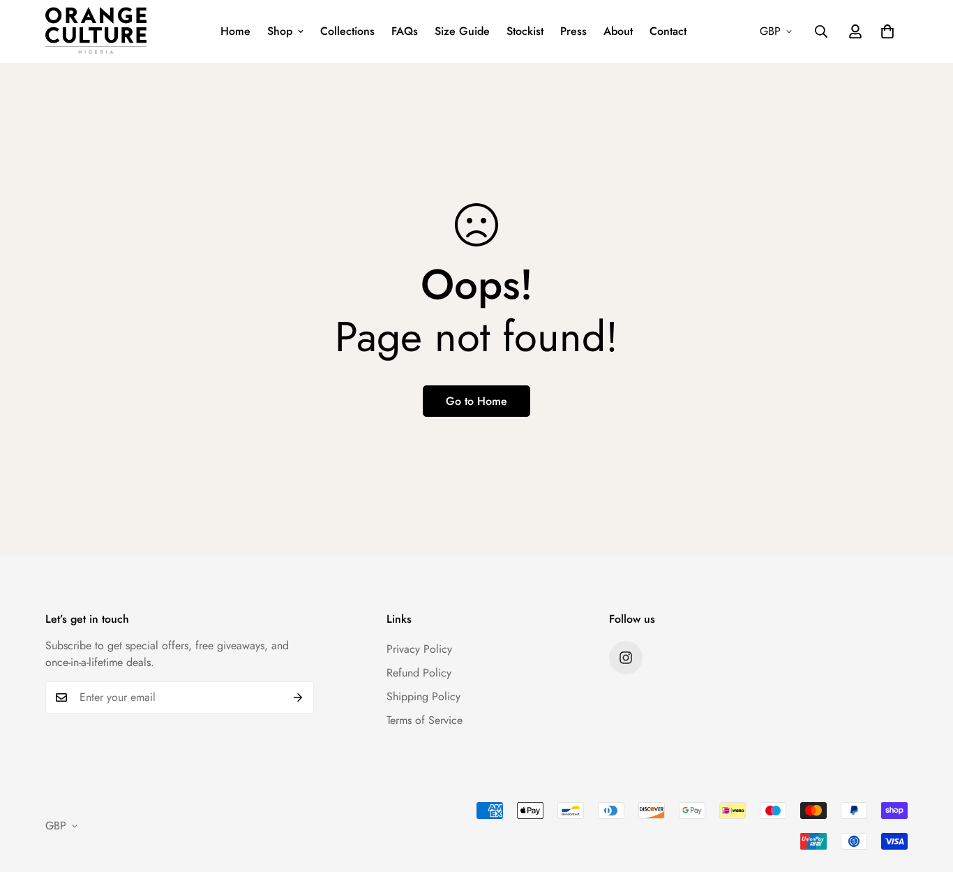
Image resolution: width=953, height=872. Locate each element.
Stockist (524, 31)
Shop (279, 31)
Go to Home (476, 401)
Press (573, 31)
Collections (347, 31)
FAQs (404, 31)
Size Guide (462, 31)
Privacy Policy (419, 649)
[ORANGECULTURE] (96, 31)
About (618, 31)
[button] (887, 31)
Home (235, 31)
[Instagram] (626, 657)
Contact (668, 31)
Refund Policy (419, 673)
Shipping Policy (423, 696)
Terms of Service (425, 720)
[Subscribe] (298, 697)
